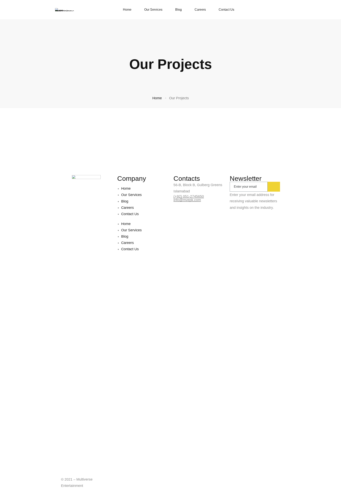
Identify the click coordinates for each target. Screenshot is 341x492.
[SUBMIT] (274, 187)
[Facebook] (62, 473)
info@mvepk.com (187, 200)
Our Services (131, 195)
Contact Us (130, 214)
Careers (127, 208)
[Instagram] (75, 473)
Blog (124, 201)
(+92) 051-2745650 (188, 196)
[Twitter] (68, 473)
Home (157, 98)
